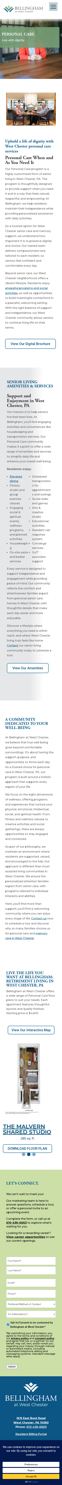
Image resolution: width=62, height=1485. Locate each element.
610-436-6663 (16, 1222)
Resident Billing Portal (31, 1434)
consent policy (44, 1338)
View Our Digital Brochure (30, 344)
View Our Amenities (27, 668)
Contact (12, 645)
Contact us (38, 918)
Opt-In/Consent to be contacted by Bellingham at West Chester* (31, 1325)
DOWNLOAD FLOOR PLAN (27, 1149)
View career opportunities (25, 1237)
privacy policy (20, 1338)
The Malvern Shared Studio (27, 1129)
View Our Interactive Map (31, 1030)
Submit (12, 1366)
